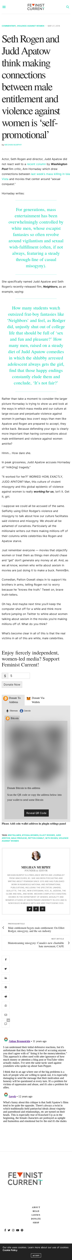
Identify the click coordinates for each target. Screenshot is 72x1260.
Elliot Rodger (47, 835)
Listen (36, 1214)
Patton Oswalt (36, 838)
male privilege (19, 838)
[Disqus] (36, 1078)
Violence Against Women (30, 26)
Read (36, 1211)
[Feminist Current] (36, 6)
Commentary (9, 26)
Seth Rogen (51, 838)
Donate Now (12, 684)
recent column (36, 164)
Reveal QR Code (36, 813)
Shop (36, 1222)
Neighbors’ (18, 320)
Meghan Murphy (13, 145)
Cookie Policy (10, 1250)
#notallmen (14, 835)
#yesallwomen (30, 835)
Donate (36, 1218)
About (36, 1207)
